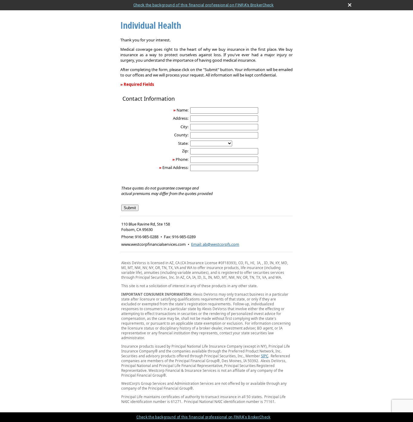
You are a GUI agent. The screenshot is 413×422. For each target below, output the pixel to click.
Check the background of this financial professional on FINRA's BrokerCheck (203, 5)
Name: (182, 110)
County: (181, 135)
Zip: (185, 151)
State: (183, 143)
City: (184, 126)
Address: (180, 118)
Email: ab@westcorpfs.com (215, 244)
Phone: (182, 159)
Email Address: (175, 167)
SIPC (264, 355)
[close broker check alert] (350, 5)
